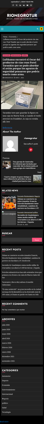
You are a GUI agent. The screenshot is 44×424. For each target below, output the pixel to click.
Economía (6, 55)
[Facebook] (13, 5)
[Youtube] (27, 5)
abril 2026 (6, 338)
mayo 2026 (6, 334)
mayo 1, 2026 (20, 78)
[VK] (23, 5)
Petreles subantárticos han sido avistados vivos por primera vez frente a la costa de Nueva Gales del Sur (22, 275)
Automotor (6, 376)
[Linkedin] (20, 5)
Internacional (16, 55)
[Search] (37, 29)
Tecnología (6, 412)
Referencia (7, 127)
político (24, 55)
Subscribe (41, 28)
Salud (4, 408)
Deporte (5, 380)
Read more (4, 421)
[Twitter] (16, 5)
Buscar (7, 233)
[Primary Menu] (2, 29)
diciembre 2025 (8, 356)
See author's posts (31, 144)
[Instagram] (31, 5)
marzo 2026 (6, 343)
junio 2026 (6, 329)
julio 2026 (6, 325)
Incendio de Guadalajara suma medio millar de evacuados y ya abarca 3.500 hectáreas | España (29, 218)
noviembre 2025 (8, 361)
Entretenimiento (29, 196)
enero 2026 (6, 352)
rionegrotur (22, 15)
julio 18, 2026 (23, 225)
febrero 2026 (7, 347)
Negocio (37, 196)
